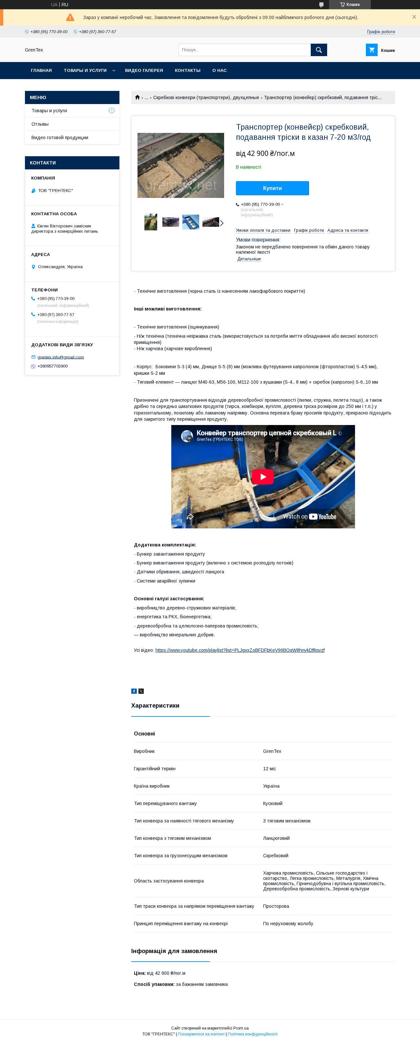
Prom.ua (241, 1028)
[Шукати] (319, 50)
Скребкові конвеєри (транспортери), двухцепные (206, 97)
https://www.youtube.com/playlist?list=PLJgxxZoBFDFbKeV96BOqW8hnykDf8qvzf (240, 650)
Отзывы (40, 124)
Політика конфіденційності (253, 1034)
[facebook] (134, 692)
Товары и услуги (85, 70)
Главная (41, 70)
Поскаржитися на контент (201, 1034)
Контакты (187, 70)
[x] (141, 692)
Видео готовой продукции (60, 137)
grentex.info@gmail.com (60, 356)
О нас (219, 70)
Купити (272, 188)
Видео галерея (144, 70)
